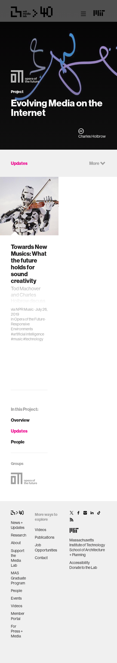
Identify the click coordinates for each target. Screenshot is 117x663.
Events (16, 598)
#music (17, 339)
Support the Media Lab (17, 558)
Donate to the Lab (83, 567)
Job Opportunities (46, 547)
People (17, 442)
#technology (33, 339)
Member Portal (17, 616)
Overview (20, 420)
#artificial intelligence (27, 334)
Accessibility (79, 562)
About (16, 542)
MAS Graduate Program (18, 578)
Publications (44, 537)
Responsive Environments (22, 326)
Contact (41, 557)
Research (18, 535)
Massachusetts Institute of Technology (87, 542)
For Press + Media (17, 631)
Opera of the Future (29, 319)
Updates (19, 431)
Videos (16, 605)
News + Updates (17, 525)
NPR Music (24, 309)
